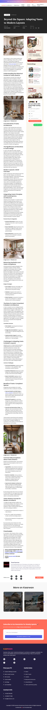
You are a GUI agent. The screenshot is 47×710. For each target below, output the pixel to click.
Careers (27, 677)
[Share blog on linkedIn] (36, 28)
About (26, 671)
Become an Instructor (30, 679)
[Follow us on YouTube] (16, 579)
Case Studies (8, 679)
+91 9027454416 (8, 693)
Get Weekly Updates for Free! (23, 636)
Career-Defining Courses (10, 671)
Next (43, 602)
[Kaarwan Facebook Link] (34, 659)
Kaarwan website (12, 556)
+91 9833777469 (8, 696)
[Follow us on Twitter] (16, 576)
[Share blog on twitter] (33, 28)
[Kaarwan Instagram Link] (24, 659)
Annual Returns (28, 682)
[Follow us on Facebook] (11, 576)
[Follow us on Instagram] (11, 579)
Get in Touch (28, 674)
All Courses (7, 677)
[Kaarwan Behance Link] (4, 659)
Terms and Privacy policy (31, 684)
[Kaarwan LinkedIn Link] (14, 659)
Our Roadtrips (8, 684)
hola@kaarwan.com (9, 698)
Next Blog (39, 577)
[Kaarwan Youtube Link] (14, 662)
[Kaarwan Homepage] (3, 5)
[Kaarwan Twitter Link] (4, 662)
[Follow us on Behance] (21, 579)
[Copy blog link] (38, 28)
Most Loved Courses (9, 674)
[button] (29, 113)
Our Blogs (7, 682)
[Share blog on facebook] (31, 28)
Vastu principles (12, 64)
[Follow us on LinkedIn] (21, 576)
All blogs (7, 14)
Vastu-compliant (9, 392)
